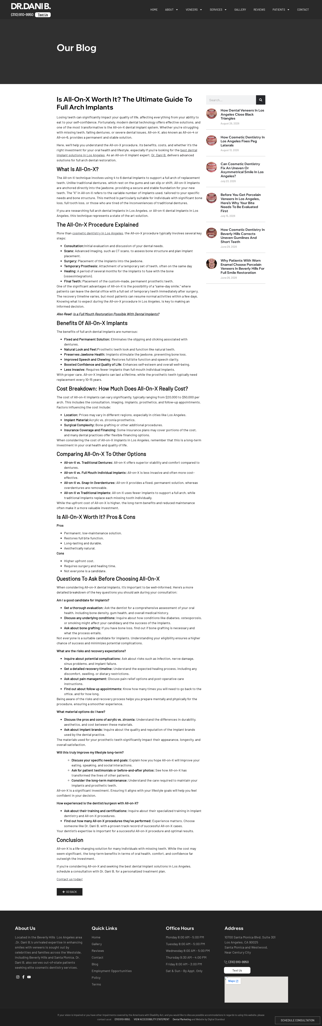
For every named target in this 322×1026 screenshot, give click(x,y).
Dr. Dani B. (158, 155)
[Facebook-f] (23, 977)
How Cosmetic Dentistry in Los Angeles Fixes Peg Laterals (243, 141)
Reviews (259, 9)
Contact (303, 9)
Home (154, 9)
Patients (279, 9)
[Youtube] (29, 977)
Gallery (240, 9)
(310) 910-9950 (22, 14)
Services (216, 9)
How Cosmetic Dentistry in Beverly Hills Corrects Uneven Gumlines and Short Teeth (243, 235)
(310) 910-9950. (122, 1019)
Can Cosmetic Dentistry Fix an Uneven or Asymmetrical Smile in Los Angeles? (242, 170)
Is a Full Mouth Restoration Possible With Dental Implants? (116, 314)
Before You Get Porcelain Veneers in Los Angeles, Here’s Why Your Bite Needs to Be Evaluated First (241, 203)
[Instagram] (17, 977)
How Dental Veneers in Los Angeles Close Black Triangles (242, 114)
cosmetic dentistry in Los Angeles (97, 233)
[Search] (260, 100)
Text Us (43, 14)
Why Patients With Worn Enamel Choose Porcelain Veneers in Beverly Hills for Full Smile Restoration (242, 266)
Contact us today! (70, 879)
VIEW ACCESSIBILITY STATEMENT (151, 1019)
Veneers (192, 9)
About (169, 9)
